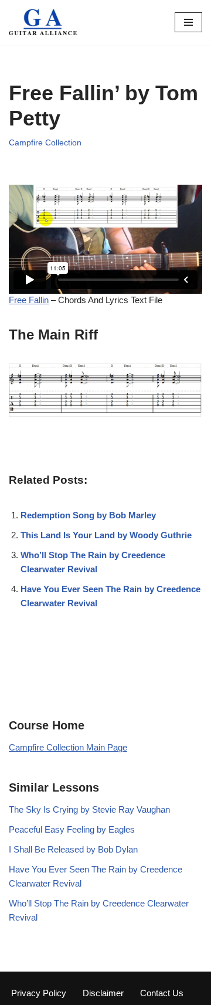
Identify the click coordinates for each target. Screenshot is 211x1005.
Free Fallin (29, 300)
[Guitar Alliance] (44, 22)
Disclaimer (103, 993)
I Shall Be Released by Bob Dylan (73, 849)
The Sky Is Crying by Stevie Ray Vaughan (89, 809)
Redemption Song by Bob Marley (88, 515)
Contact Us (161, 993)
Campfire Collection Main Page (68, 747)
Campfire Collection (45, 142)
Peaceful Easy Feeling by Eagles (72, 829)
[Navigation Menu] (188, 22)
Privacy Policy (38, 993)
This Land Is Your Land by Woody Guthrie (106, 535)
